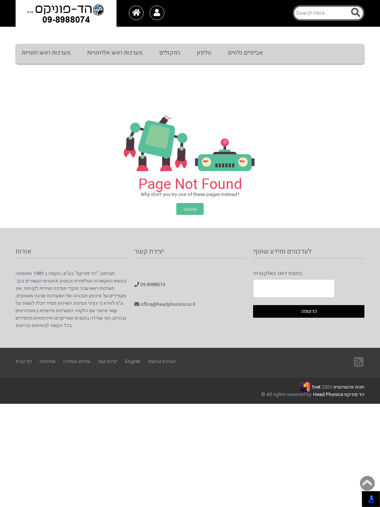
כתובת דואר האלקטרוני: (278, 273)
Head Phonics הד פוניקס (338, 394)
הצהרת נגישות (162, 361)
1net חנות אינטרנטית (337, 386)
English (133, 361)
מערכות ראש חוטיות (46, 52)
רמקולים (169, 52)
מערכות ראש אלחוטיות (114, 52)
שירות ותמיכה (76, 361)
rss (359, 361)
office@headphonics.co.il (167, 304)
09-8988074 (152, 284)
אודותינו (47, 361)
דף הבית (24, 361)
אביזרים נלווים (245, 52)
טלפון (204, 52)
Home (190, 209)
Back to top (367, 483)
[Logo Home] (66, 13)
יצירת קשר (108, 361)
